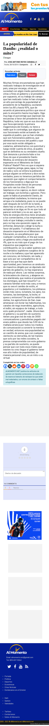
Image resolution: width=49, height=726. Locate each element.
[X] (10, 366)
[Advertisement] (24, 411)
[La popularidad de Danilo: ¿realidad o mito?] (7, 58)
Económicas (43, 29)
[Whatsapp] (37, 366)
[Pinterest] (23, 366)
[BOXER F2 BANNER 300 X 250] (24, 525)
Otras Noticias (15, 29)
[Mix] (32, 366)
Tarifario (8, 712)
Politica (8, 679)
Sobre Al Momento (12, 717)
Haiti (6, 698)
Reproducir (11, 75)
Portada (8, 676)
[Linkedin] (19, 366)
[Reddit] (14, 366)
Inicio (4, 29)
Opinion (7, 701)
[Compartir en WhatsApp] (30, 64)
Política (24, 29)
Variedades (9, 704)
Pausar (22, 75)
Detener (32, 75)
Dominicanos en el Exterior (15, 690)
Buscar (45, 34)
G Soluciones (45, 724)
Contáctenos (10, 714)
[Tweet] (38, 64)
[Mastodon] (28, 366)
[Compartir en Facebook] (34, 64)
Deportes (33, 29)
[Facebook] (5, 366)
